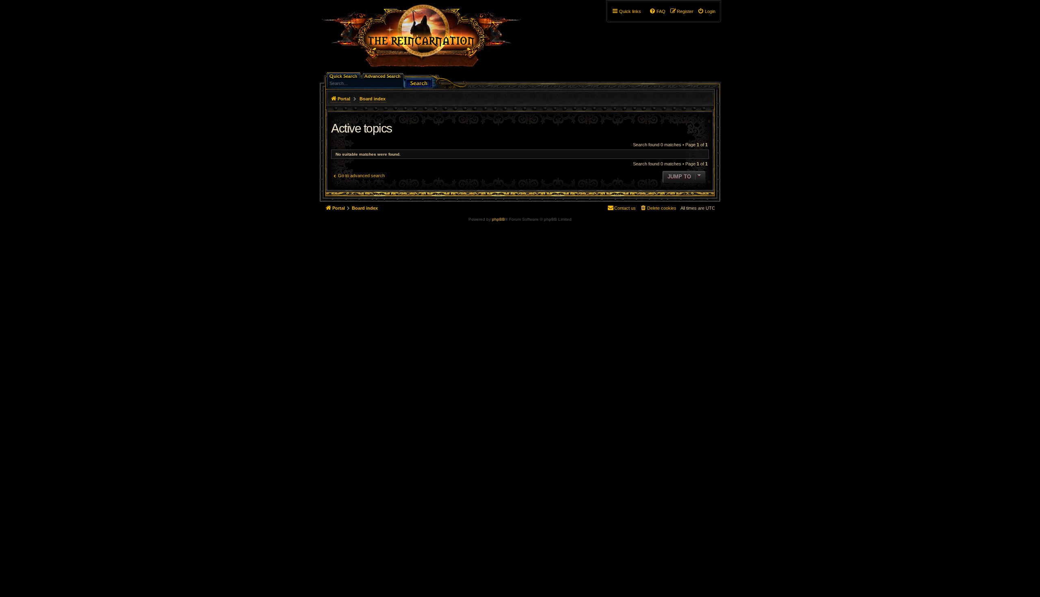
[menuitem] (706, 11)
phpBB (498, 219)
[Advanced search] (383, 75)
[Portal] (425, 39)
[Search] (419, 82)
